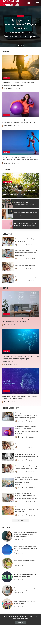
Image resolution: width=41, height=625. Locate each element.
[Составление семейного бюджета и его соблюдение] (8, 241)
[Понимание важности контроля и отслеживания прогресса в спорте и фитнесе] (20, 67)
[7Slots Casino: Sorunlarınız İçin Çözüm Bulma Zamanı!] (7, 576)
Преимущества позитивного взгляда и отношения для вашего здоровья (24, 562)
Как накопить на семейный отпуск (26, 277)
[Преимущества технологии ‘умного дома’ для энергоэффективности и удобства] (20, 304)
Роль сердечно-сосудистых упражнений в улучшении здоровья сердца (25, 602)
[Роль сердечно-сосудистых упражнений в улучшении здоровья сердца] (7, 603)
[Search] (32, 3)
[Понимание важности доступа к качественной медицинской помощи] (7, 203)
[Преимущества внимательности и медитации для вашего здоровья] (7, 224)
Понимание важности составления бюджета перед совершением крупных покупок (26, 495)
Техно (20, 16)
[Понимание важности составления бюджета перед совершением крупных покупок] (8, 497)
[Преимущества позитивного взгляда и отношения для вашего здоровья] (7, 563)
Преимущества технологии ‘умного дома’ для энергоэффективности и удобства (18, 320)
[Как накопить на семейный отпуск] (8, 278)
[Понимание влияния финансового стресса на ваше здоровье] (7, 214)
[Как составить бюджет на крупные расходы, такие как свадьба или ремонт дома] (8, 253)
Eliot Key (7, 88)
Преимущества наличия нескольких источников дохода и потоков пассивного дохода (26, 415)
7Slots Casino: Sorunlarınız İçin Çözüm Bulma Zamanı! (25, 575)
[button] (18, 45)
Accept (20, 622)
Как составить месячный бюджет (25, 265)
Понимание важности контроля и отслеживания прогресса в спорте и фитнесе (19, 83)
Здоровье (8, 182)
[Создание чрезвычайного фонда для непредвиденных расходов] (8, 468)
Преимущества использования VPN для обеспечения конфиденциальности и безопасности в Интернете (20, 28)
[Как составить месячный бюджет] (8, 266)
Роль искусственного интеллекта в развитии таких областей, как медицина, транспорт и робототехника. (20, 358)
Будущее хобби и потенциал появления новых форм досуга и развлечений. (26, 509)
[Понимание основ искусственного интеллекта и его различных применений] (20, 381)
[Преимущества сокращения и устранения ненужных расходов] (8, 457)
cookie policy (24, 618)
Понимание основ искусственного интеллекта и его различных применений (19, 397)
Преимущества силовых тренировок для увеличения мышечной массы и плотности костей (20, 158)
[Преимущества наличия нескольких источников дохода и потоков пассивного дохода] (8, 416)
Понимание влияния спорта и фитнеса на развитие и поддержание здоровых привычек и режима (20, 121)
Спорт (6, 77)
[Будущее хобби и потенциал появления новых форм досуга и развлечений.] (8, 510)
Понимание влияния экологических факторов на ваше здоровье (19, 190)
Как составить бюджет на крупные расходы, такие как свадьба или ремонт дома (26, 252)
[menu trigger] (36, 3)
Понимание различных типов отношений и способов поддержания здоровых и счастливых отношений (25, 535)
